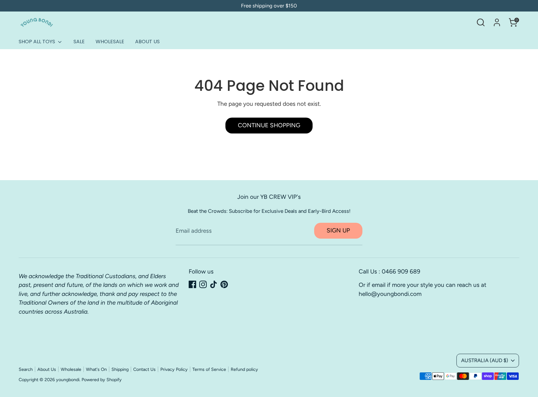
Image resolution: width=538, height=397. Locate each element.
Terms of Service (209, 369)
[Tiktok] (213, 284)
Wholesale (71, 369)
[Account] (497, 22)
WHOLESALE (110, 41)
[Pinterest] (224, 284)
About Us (46, 369)
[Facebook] (192, 284)
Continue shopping (269, 125)
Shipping (120, 369)
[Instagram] (203, 284)
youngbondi (67, 379)
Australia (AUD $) (484, 360)
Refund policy (244, 369)
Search (26, 369)
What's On (96, 369)
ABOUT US (147, 41)
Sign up (338, 230)
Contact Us (144, 369)
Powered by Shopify (102, 379)
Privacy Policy (174, 369)
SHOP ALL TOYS (37, 41)
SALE (79, 41)
